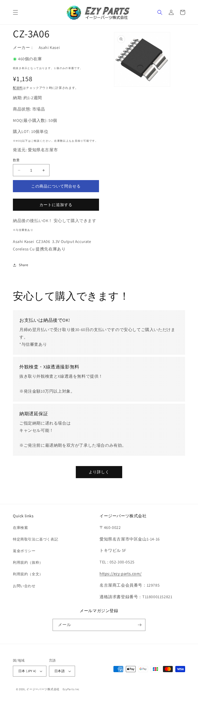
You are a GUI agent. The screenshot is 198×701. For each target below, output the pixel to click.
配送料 (18, 88)
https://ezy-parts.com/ (121, 573)
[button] (15, 12)
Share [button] (23, 265)
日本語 (59, 671)
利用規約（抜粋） (28, 562)
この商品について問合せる (56, 186)
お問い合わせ (24, 586)
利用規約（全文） (28, 574)
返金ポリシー (24, 550)
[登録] (139, 625)
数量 (16, 160)
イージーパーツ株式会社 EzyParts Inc (54, 689)
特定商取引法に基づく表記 (35, 539)
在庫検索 (20, 527)
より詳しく (99, 471)
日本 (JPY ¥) (27, 671)
